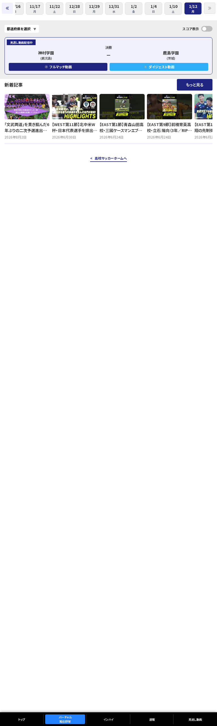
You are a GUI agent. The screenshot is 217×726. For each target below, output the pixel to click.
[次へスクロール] (209, 8)
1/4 (154, 8)
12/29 (94, 8)
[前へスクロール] (7, 8)
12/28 (74, 8)
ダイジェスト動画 (161, 66)
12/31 (114, 8)
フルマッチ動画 (60, 66)
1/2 (134, 8)
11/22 (54, 8)
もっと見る (195, 84)
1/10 (173, 8)
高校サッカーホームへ (111, 158)
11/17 (35, 8)
